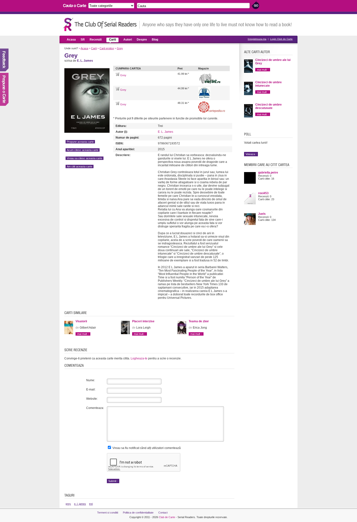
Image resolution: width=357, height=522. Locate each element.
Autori (127, 39)
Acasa (71, 39)
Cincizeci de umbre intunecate (268, 84)
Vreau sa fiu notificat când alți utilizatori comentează (146, 448)
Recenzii (96, 39)
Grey (120, 48)
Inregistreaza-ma (257, 39)
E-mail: (90, 389)
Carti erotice (107, 48)
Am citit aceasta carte (79, 166)
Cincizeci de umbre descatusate (268, 106)
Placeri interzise (143, 321)
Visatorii (81, 321)
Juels (262, 213)
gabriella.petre (268, 172)
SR (83, 39)
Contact (163, 512)
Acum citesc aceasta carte (82, 150)
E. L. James (165, 131)
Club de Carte (167, 517)
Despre (142, 39)
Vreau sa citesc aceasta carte (84, 158)
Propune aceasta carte (80, 141)
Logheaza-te (139, 358)
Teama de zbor (199, 321)
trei (91, 503)
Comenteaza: (95, 408)
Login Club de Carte (281, 39)
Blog (155, 39)
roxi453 (263, 193)
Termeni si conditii (107, 512)
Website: (92, 398)
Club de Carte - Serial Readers (101, 24)
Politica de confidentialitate (138, 512)
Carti (112, 39)
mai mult (82, 333)
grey (68, 503)
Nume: (90, 380)
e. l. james (80, 503)
